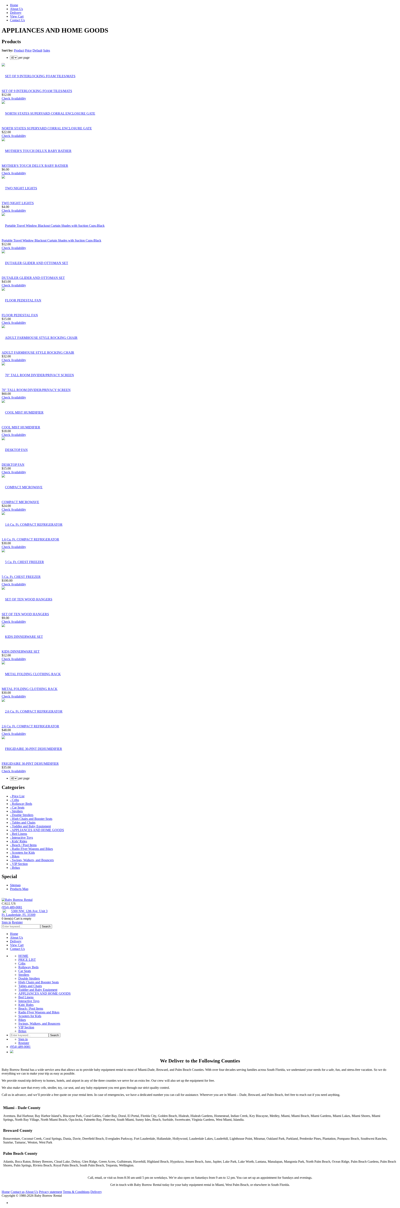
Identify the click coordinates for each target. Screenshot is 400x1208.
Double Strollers (29, 978)
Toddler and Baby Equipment (37, 989)
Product (19, 50)
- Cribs (14, 800)
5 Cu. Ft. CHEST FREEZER (21, 577)
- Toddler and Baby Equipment (30, 826)
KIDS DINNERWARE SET (21, 651)
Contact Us (17, 20)
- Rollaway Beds (21, 803)
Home (14, 5)
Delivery (15, 12)
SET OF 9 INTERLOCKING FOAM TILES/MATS (37, 91)
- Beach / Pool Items (23, 845)
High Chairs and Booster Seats (38, 982)
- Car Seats (17, 807)
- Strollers (16, 811)
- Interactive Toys (21, 837)
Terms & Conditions (76, 1192)
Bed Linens (26, 997)
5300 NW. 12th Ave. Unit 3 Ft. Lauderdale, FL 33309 (25, 913)
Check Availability (14, 98)
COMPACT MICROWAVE (20, 502)
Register (17, 922)
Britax (22, 1031)
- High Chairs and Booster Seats (31, 819)
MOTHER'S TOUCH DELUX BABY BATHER (35, 165)
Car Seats (24, 971)
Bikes (22, 1020)
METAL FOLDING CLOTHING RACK (30, 689)
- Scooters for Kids (22, 852)
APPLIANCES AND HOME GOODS (44, 993)
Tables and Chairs (30, 986)
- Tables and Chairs (22, 822)
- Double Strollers (21, 815)
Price (28, 50)
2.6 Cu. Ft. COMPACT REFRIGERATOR (30, 726)
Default (37, 50)
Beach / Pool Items (30, 1008)
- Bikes (14, 856)
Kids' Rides (26, 1005)
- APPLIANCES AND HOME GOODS (37, 830)
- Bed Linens (18, 834)
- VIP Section (19, 864)
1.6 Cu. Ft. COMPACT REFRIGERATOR (30, 539)
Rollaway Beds (28, 967)
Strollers (23, 974)
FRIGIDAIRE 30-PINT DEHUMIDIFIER (30, 763)
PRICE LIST (27, 959)
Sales (46, 50)
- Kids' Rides (18, 841)
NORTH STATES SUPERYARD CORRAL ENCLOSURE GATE (47, 128)
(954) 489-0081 (12, 907)
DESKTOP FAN (13, 464)
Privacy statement (50, 1192)
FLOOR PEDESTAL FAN (20, 315)
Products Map (19, 889)
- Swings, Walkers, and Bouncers (32, 860)
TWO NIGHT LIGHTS (18, 203)
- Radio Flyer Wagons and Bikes (31, 849)
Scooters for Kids (29, 1016)
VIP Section (26, 1027)
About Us (16, 9)
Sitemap (15, 885)
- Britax (15, 867)
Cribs (21, 963)
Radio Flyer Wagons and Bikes (38, 1012)
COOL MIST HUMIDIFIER (21, 427)
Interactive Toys (28, 1001)
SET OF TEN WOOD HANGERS (25, 614)
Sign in (6, 922)
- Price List (17, 796)
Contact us (18, 1192)
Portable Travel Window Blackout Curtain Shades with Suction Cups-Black (51, 240)
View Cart (17, 16)
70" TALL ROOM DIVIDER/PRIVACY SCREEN (36, 390)
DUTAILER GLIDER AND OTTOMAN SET (33, 278)
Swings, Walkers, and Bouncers (39, 1023)
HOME (23, 956)
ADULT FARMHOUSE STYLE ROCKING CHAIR (38, 352)
